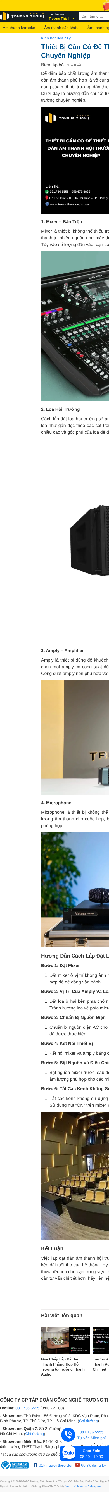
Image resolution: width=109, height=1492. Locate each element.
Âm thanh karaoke (19, 27)
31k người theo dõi (55, 1465)
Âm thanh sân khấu (61, 27)
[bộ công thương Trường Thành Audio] (15, 1465)
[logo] (22, 16)
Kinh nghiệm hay (56, 38)
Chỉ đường (88, 1421)
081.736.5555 (27, 1408)
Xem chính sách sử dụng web (83, 1486)
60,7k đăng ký (93, 1465)
